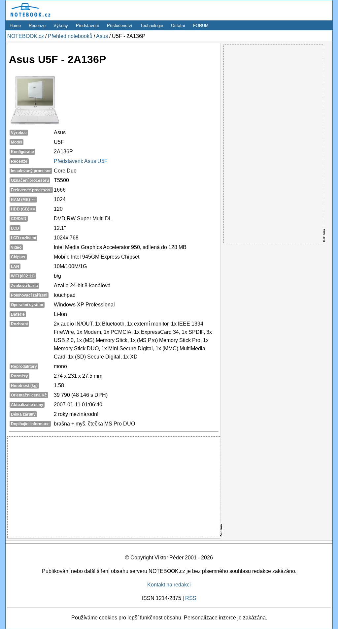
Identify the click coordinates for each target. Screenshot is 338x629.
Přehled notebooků (70, 36)
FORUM (201, 25)
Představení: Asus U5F (81, 161)
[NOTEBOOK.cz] (29, 17)
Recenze (37, 25)
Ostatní (178, 25)
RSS (190, 598)
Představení (87, 25)
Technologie (151, 25)
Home (15, 25)
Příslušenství (119, 25)
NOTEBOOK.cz (25, 36)
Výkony (60, 25)
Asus (102, 36)
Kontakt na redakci (169, 584)
